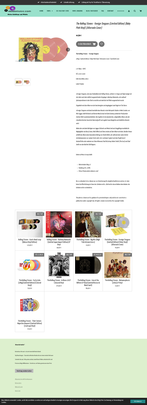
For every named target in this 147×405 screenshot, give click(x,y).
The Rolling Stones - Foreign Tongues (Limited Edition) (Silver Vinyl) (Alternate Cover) (117, 242)
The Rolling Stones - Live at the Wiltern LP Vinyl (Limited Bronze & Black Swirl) (88, 282)
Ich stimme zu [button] (137, 401)
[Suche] (134, 11)
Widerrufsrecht (19, 387)
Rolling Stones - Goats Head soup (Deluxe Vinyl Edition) (29, 241)
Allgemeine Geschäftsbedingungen (23, 379)
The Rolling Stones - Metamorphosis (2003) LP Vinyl (117, 281)
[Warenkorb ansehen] (140, 11)
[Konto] (128, 11)
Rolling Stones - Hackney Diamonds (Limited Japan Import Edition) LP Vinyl (59, 242)
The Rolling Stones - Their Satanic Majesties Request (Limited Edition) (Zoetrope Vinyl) (29, 323)
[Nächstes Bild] (68, 50)
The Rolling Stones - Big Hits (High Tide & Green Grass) (88, 241)
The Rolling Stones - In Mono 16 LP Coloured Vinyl (59, 281)
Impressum (17, 391)
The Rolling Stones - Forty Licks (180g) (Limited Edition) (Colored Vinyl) (29, 282)
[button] (18, 82)
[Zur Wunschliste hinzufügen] (101, 44)
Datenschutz (18, 383)
